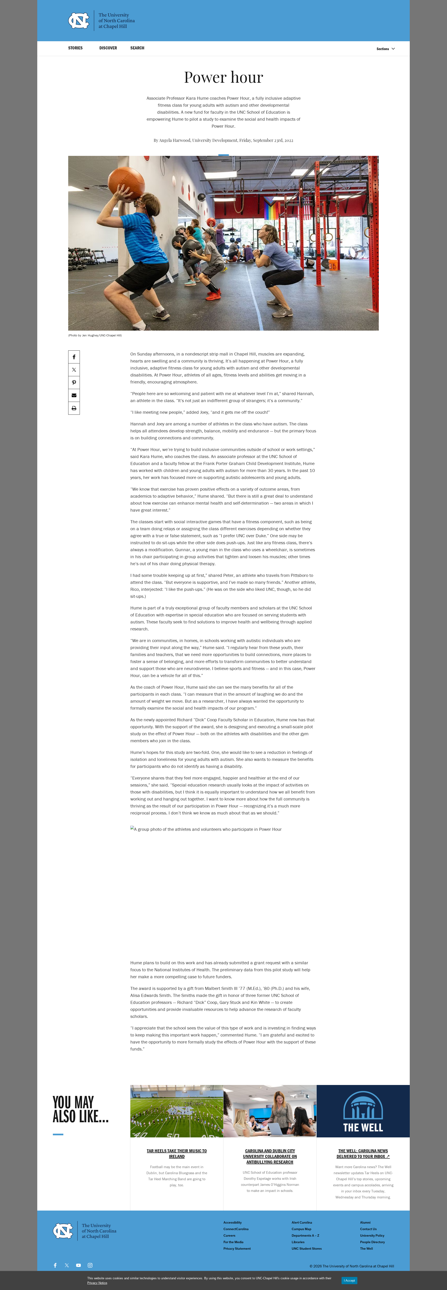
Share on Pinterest (74, 382)
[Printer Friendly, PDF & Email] (74, 408)
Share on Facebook (74, 357)
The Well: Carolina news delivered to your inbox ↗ (363, 1153)
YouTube (78, 1265)
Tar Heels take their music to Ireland (177, 1153)
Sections (383, 48)
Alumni (365, 1222)
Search (137, 48)
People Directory (372, 1242)
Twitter (66, 1265)
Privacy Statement (237, 1248)
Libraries (298, 1242)
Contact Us (368, 1229)
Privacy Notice (97, 1283)
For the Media (234, 1242)
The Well (366, 1248)
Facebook (55, 1265)
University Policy (372, 1235)
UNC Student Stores (307, 1248)
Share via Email (74, 395)
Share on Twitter (74, 369)
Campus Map (301, 1229)
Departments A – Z (305, 1235)
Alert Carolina (302, 1222)
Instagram (90, 1265)
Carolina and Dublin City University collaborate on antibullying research (270, 1156)
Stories (75, 48)
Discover (108, 48)
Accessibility (233, 1222)
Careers (229, 1235)
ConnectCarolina (236, 1229)
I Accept (349, 1280)
